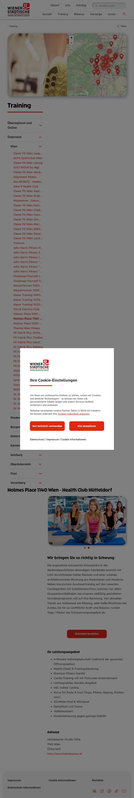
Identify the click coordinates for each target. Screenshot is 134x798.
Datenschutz (37, 439)
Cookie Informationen (73, 439)
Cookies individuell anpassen (73, 413)
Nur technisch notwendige (47, 426)
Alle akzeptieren (86, 426)
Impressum (52, 439)
